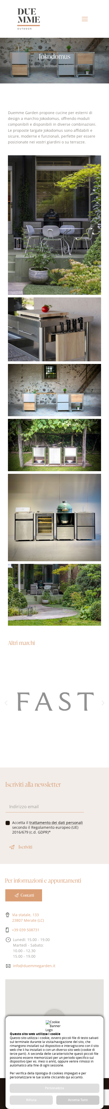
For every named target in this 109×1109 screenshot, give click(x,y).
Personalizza (54, 1088)
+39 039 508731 (25, 929)
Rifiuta (31, 1100)
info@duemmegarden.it (34, 965)
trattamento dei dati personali (56, 823)
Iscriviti (25, 847)
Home (31, 66)
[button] (6, 703)
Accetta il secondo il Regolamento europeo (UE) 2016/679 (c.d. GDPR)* (47, 827)
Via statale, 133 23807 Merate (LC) (28, 917)
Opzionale (50, 66)
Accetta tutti (78, 1100)
